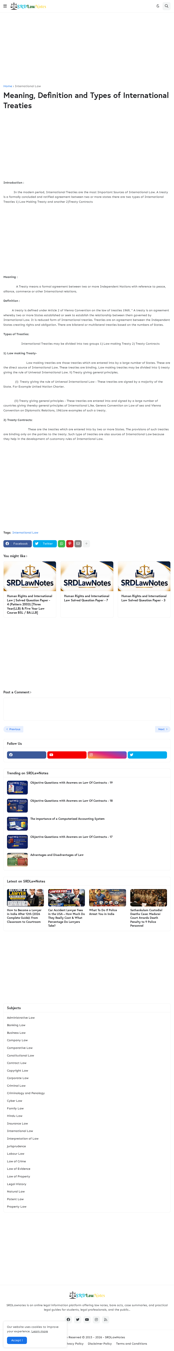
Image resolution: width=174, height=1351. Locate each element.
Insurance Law (17, 1123)
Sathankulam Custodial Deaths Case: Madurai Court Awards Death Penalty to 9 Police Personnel (146, 918)
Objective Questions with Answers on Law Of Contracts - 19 (71, 783)
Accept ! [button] (17, 1340)
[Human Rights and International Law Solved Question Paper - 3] (144, 576)
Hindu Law (14, 1116)
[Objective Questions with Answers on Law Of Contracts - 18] (17, 806)
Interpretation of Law (22, 1138)
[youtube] (67, 755)
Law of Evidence (18, 1169)
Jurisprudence (16, 1146)
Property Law (16, 1206)
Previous (14, 729)
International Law (28, 86)
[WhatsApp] (61, 543)
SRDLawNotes (115, 1337)
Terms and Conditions (131, 1343)
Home (7, 86)
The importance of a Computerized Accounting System (67, 819)
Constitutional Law (20, 1055)
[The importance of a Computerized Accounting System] (17, 824)
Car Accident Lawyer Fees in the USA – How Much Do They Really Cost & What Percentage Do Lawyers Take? (66, 918)
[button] (5, 6)
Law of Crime (16, 1161)
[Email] (78, 543)
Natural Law (16, 1191)
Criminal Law (16, 1086)
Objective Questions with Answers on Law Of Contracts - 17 (71, 837)
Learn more (39, 1331)
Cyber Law (14, 1101)
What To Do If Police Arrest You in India (103, 912)
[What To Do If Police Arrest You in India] (107, 897)
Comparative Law (19, 1048)
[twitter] (147, 755)
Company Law (17, 1040)
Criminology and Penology (26, 1093)
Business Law (16, 1033)
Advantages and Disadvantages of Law (57, 855)
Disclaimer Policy (100, 1343)
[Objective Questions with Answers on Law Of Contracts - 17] (17, 842)
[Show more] (86, 543)
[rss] (105, 1319)
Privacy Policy (74, 1343)
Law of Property (18, 1176)
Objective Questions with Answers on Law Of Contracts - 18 (71, 801)
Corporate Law (17, 1078)
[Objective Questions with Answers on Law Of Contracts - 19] (17, 787)
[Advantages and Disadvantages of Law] (17, 860)
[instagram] (107, 755)
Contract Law (16, 1063)
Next (161, 729)
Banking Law (16, 1025)
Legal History (16, 1184)
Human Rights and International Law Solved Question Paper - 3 (144, 598)
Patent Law (15, 1199)
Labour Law (15, 1154)
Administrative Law (21, 1018)
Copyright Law (17, 1070)
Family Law (15, 1108)
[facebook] (26, 755)
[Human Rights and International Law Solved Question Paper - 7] (87, 576)
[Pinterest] (69, 543)
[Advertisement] (87, 48)
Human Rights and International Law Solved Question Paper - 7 (86, 598)
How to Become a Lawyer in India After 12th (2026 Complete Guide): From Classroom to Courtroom (24, 916)
